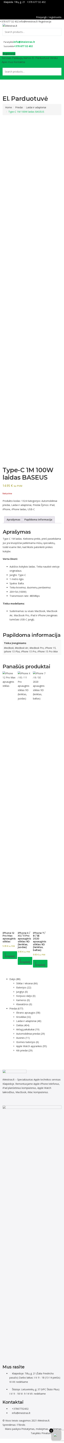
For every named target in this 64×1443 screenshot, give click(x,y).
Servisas (6, 58)
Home (8, 107)
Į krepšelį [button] (10, 955)
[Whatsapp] (8, 1100)
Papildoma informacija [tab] (38, 519)
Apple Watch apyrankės (29, 1046)
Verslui (54, 58)
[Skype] (29, 1100)
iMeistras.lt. (44, 1420)
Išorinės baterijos (25, 1042)
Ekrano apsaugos (25, 1012)
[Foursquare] (21, 1100)
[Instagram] (18, 1100)
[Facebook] (60, 10)
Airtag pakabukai (25, 1029)
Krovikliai (21, 1017)
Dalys (12, 979)
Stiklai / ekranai (24, 983)
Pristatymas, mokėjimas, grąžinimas (41, 1429)
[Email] (33, 1100)
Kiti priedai (22, 1050)
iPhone (6, 509)
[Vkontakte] (31, 1100)
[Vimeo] (27, 1100)
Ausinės (20, 1037)
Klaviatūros (22, 1004)
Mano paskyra (13, 1429)
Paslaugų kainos (21, 58)
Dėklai (19, 1025)
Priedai (19, 107)
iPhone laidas (19, 509)
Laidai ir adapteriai (36, 107)
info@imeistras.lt (28, 21)
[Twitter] (12, 1100)
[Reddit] (6, 1100)
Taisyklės (36, 1433)
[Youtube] (25, 1100)
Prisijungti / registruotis (48, 17)
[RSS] (34, 1100)
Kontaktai (19, 62)
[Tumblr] (23, 1100)
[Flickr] (4, 1100)
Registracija (44, 21)
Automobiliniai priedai (28, 1033)
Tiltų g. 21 (19, 2)
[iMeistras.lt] (10, 25)
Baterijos (21, 987)
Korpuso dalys (24, 995)
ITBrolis (21, 1424)
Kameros (21, 1000)
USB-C (31, 509)
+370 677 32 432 (36, 2)
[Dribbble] (16, 1100)
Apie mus (7, 62)
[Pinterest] (19, 1100)
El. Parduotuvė (40, 58)
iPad (52, 505)
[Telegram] (10, 1100)
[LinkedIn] (14, 1100)
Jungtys (20, 991)
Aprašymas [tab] (13, 519)
